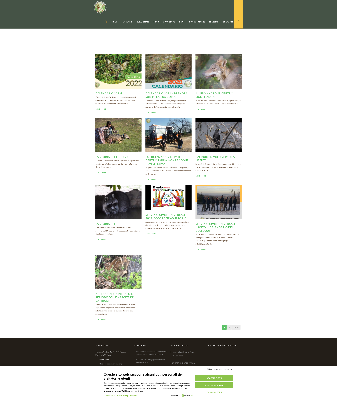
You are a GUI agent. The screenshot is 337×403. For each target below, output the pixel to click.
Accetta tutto (214, 378)
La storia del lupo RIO (112, 156)
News (182, 22)
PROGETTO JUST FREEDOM (182, 363)
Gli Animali (143, 22)
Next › (236, 327)
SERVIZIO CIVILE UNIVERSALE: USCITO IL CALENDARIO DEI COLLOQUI (216, 227)
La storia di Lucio (109, 223)
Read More (100, 109)
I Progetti (169, 22)
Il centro (127, 22)
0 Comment (178, 356)
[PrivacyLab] (187, 395)
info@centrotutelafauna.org (110, 364)
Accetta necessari (214, 385)
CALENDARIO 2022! (108, 93)
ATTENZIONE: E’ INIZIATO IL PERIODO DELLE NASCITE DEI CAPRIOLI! (115, 297)
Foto (156, 22)
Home (114, 22)
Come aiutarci (197, 22)
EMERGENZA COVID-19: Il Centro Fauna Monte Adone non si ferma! (167, 160)
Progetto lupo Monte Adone (182, 352)
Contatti (228, 22)
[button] (108, 25)
